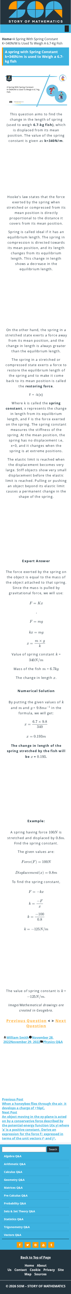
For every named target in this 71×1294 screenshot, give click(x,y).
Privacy (49, 1270)
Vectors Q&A (12, 1235)
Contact (20, 1270)
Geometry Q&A (14, 1180)
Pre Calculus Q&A (16, 1195)
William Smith (18, 1037)
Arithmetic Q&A (15, 1164)
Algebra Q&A (12, 1156)
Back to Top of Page (36, 1257)
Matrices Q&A (13, 1187)
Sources (40, 1274)
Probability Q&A (15, 1203)
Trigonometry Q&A (17, 1227)
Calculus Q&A (13, 1172)
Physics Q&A (53, 1042)
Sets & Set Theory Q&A (19, 1211)
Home (6, 39)
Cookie (35, 1270)
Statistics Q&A (13, 1219)
